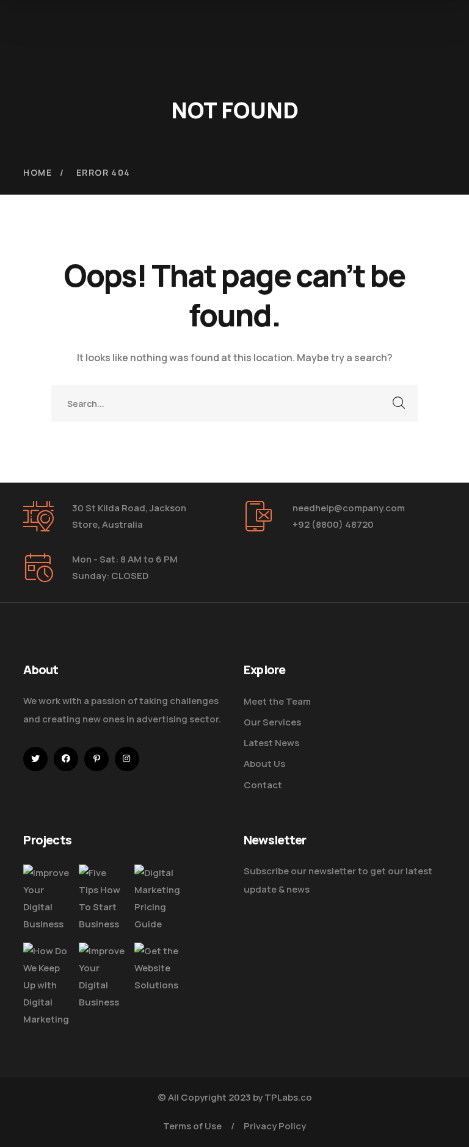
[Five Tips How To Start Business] (102, 899)
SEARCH (399, 403)
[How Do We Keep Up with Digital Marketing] (46, 986)
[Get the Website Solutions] (157, 968)
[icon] (35, 759)
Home (37, 172)
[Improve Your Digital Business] (46, 899)
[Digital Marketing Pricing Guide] (157, 899)
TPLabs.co (288, 1097)
